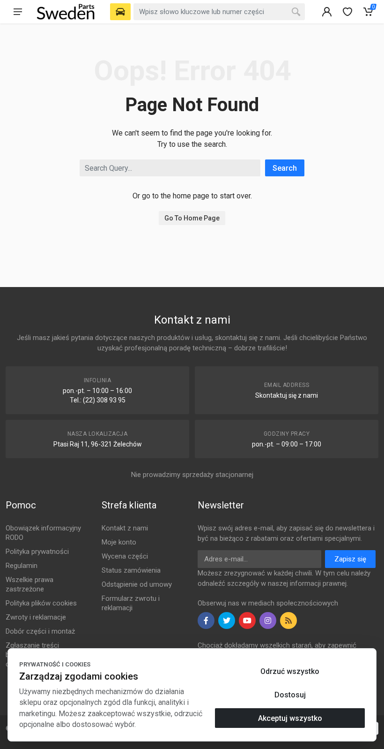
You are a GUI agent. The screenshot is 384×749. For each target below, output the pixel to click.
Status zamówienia (131, 570)
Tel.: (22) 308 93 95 (98, 400)
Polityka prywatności (37, 551)
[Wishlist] (347, 11)
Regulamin (21, 565)
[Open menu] (18, 11)
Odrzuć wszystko (289, 671)
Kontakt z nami (125, 528)
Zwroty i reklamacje (36, 617)
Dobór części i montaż (40, 631)
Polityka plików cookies (41, 603)
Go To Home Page (192, 218)
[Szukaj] (296, 11)
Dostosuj (290, 694)
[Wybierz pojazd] (120, 11)
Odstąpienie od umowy (137, 584)
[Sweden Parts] (65, 11)
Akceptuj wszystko (290, 718)
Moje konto (119, 542)
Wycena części (125, 556)
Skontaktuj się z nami (286, 395)
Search (285, 168)
